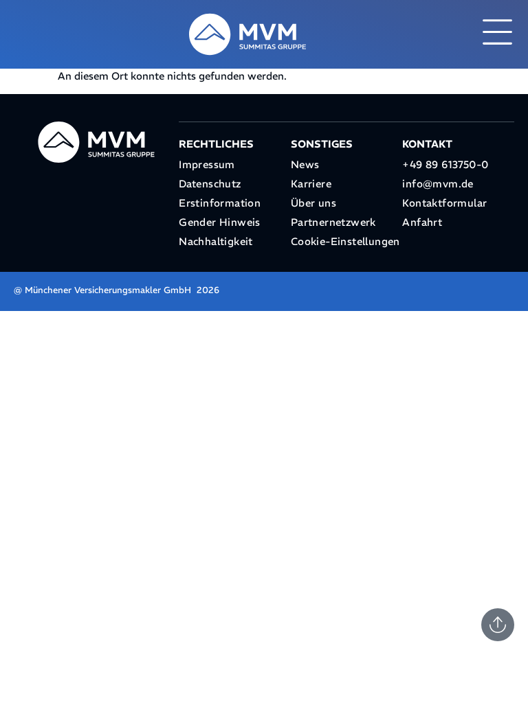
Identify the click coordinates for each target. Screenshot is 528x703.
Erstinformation (220, 202)
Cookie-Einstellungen (345, 241)
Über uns (313, 202)
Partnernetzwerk (333, 222)
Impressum (207, 164)
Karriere (311, 183)
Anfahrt (422, 222)
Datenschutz (210, 183)
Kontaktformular (444, 202)
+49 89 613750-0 (445, 164)
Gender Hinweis (220, 222)
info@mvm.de (437, 183)
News (305, 164)
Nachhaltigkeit (216, 241)
